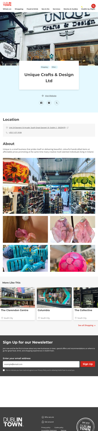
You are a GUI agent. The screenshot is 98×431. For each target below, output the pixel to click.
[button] (49, 186)
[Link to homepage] (7, 4)
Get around (49, 422)
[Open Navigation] (93, 6)
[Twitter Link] (56, 104)
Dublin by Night (88, 9)
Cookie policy (58, 427)
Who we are (49, 417)
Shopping (19, 9)
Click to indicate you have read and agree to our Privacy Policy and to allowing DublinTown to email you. (40, 370)
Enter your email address (16, 358)
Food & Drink (32, 9)
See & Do (45, 9)
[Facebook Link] (41, 104)
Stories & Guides (71, 9)
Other (54, 67)
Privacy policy (45, 427)
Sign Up (88, 364)
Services (56, 9)
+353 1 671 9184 (15, 132)
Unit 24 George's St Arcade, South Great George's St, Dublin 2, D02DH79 (37, 128)
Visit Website (50, 96)
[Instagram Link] (49, 104)
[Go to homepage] (13, 422)
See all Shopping (85, 325)
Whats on (7, 9)
